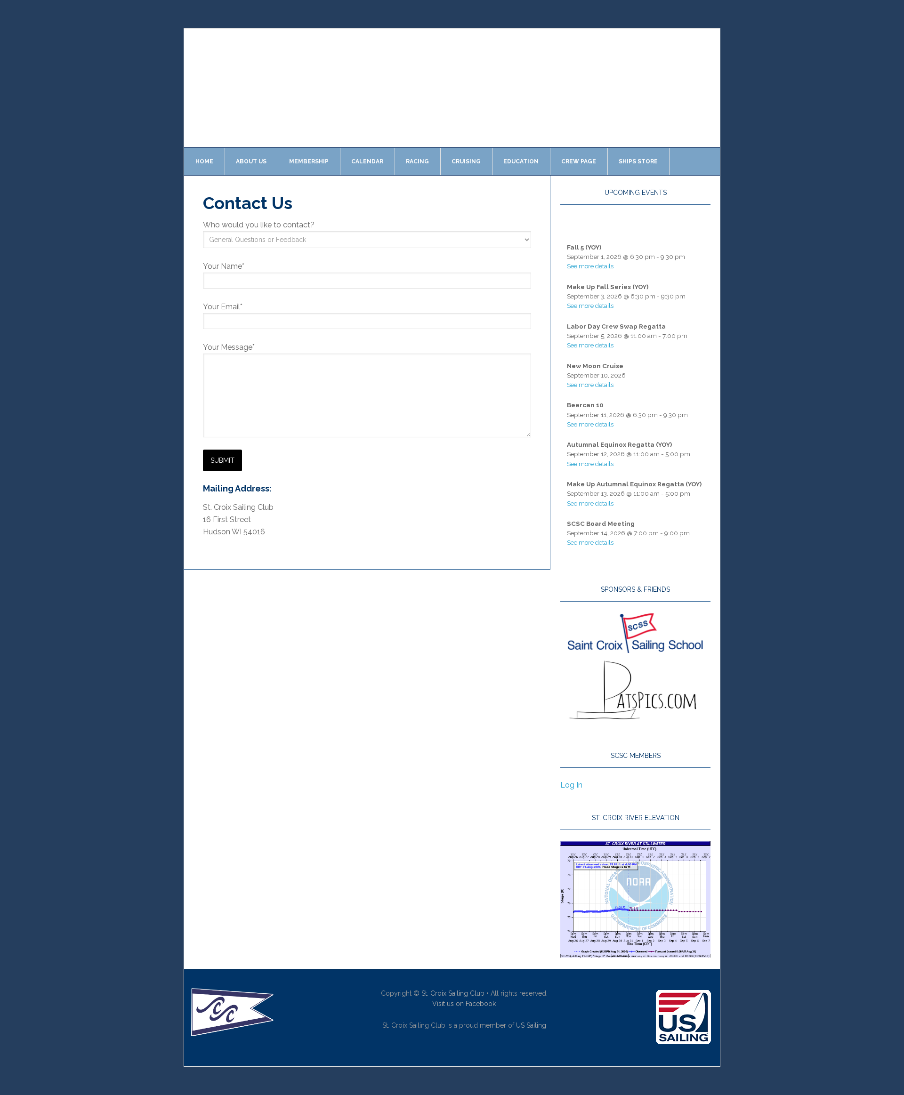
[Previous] (575, 227)
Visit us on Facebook (464, 1003)
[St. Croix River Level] (635, 953)
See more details (590, 266)
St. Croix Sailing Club (452, 993)
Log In (571, 785)
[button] (198, 88)
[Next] (695, 227)
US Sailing (531, 1025)
